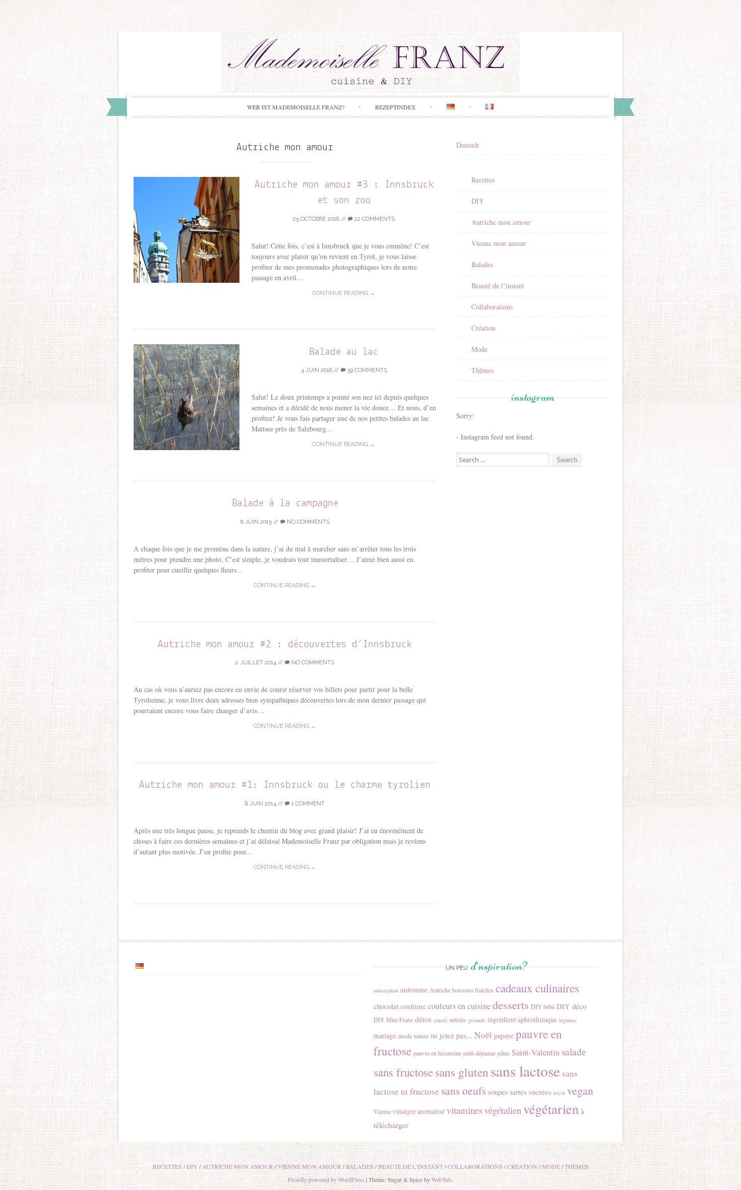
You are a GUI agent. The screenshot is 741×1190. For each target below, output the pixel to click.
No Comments (307, 522)
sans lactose (525, 1071)
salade (574, 1051)
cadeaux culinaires (537, 987)
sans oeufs (463, 1090)
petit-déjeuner (479, 1053)
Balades (482, 264)
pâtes (504, 1053)
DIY (477, 201)
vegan (580, 1090)
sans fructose (403, 1072)
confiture (413, 1006)
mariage (385, 1035)
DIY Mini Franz (393, 1020)
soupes (498, 1092)
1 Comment (307, 803)
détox (423, 1019)
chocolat (386, 1006)
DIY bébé (542, 1007)
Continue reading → (344, 293)
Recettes (483, 179)
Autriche (439, 990)
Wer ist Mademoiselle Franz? (295, 107)
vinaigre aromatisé (419, 1111)
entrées (458, 1020)
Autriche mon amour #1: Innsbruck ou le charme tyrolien (284, 785)
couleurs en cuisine (459, 1006)
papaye (504, 1035)
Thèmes (482, 370)
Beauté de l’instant (497, 285)
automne (413, 989)
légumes (568, 1020)
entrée (441, 1020)
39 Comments (366, 370)
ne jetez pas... (451, 1035)
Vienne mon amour (498, 243)
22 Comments (374, 219)
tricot (559, 1092)
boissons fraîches (472, 990)
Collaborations (492, 306)
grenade (476, 1020)
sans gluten (461, 1072)
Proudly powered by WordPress (326, 1179)
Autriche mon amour (501, 222)
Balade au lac (344, 352)
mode (405, 1036)
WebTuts (441, 1179)
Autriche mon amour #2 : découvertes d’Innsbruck (285, 644)
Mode (479, 349)
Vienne (382, 1111)
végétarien (551, 1108)
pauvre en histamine (437, 1053)
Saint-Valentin (536, 1052)
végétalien (502, 1110)
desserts (510, 1004)
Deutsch (467, 145)
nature (421, 1036)
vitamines (464, 1110)
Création (483, 328)
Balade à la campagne (285, 503)
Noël (483, 1035)
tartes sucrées (530, 1092)
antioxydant (386, 990)
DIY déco (571, 1006)
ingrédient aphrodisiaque (522, 1019)
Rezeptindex (395, 107)
